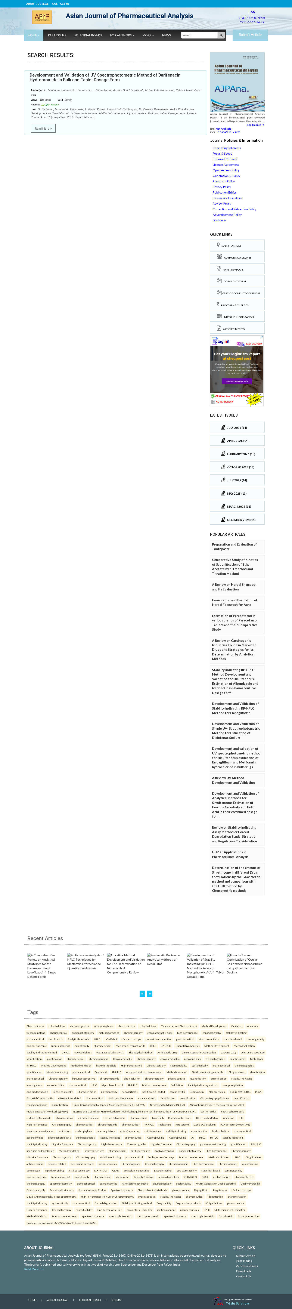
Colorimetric (226, 1216)
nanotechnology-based (135, 1183)
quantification (54, 1058)
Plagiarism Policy (224, 181)
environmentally (162, 1183)
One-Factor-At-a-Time (109, 1209)
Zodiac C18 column (205, 1124)
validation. (65, 1131)
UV (193, 1137)
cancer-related (146, 1098)
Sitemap (117, 1300)
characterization (237, 1196)
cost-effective (209, 1111)
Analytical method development (144, 1072)
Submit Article (250, 34)
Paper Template (232, 269)
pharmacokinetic (244, 1176)
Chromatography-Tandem (214, 1098)
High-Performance (131, 1065)
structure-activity (209, 1039)
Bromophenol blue (248, 1216)
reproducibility (192, 1058)
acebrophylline (83, 1131)
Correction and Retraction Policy (234, 209)
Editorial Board (88, 35)
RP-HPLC (166, 1045)
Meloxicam (164, 1124)
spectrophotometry (83, 1032)
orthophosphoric (103, 1026)
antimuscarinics (108, 1163)
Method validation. (69, 1150)
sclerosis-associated (253, 1052)
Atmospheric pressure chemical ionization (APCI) (217, 1104)
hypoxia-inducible (106, 1065)
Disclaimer (219, 220)
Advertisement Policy (227, 214)
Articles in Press (233, 329)
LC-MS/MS (111, 1039)
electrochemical (86, 1183)
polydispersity (109, 1091)
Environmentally (36, 1190)
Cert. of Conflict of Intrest (241, 293)
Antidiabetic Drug (167, 1052)
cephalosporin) (221, 1176)
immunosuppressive (83, 1078)
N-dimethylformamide (39, 1117)
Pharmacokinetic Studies (92, 1190)
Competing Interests (227, 148)
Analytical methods (78, 1039)
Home (33, 35)
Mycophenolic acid (112, 1085)
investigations (35, 1085)
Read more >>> (256, 124)
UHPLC (66, 1052)
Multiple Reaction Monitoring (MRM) (47, 1111)
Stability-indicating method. (202, 1085)
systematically (200, 1065)
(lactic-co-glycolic (63, 1091)
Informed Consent (225, 159)
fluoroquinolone (36, 1032)
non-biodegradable (37, 1091)
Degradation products (188, 1203)
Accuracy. (252, 1026)
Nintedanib (256, 1058)
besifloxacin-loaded (153, 1091)
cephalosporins (108, 1183)
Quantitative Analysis (187, 1045)
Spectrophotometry (122, 1190)
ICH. (241, 1117)
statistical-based (232, 1039)
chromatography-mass (160, 1032)
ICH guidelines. (236, 1072)
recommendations (37, 1104)
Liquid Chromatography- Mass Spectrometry (51, 1196)
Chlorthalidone (35, 1026)
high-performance (109, 1032)
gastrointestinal (185, 1039)
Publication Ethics (225, 192)
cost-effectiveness (114, 1117)
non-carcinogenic (37, 1045)
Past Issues (57, 35)
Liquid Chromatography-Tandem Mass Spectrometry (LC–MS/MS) (108, 1104)
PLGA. (258, 1091)
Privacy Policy (222, 187)
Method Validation (244, 1045)
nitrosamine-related (69, 1098)
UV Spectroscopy (241, 1190)
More (147, 35)
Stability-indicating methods (207, 1072)
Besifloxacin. (197, 1091)
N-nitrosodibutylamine (120, 1098)
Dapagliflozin (201, 1190)
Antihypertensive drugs (160, 1157)
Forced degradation (106, 1203)
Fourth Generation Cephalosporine (216, 1183)
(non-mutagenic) (60, 1045)
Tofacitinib (158, 1117)
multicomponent (166, 1209)
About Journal (37, 3)
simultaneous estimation (40, 1131)
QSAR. (115, 1170)
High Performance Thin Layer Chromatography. (107, 1196)
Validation (236, 1026)
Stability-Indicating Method (42, 1052)
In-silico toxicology (79, 1170)
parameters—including (213, 1144)
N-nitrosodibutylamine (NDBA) (167, 1104)
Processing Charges (233, 305)
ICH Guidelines (83, 1052)
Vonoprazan (33, 1170)
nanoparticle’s (130, 1091)
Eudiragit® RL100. (240, 1091)
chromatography (133, 1032)
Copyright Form (234, 281)
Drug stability (163, 1203)
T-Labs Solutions (238, 1303)
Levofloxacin (56, 1039)
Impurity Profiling (54, 1170)
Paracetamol (182, 1124)
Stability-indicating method (137, 1203)
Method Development (214, 1026)
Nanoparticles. (217, 1091)
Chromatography (122, 1058)
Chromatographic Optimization (199, 1052)
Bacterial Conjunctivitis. (40, 1098)
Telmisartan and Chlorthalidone (179, 1026)
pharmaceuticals (189, 1209)
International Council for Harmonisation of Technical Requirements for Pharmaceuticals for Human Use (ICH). (134, 1111)
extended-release (88, 1117)
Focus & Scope (222, 153)
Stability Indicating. (233, 1137)
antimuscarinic (35, 1163)
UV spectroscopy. (131, 1039)
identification (34, 1058)
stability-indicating (236, 1032)
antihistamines (152, 1131)
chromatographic (79, 1026)
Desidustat (100, 1072)
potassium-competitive (158, 1039)
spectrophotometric (232, 1111)
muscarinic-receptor (82, 1163)
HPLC (97, 1039)
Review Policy (222, 203)
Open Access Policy (226, 170)
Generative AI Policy (226, 175)
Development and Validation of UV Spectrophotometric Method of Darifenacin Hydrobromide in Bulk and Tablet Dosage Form (105, 77)
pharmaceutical (58, 1032)
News (166, 35)
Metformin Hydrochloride (130, 1045)
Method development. (64, 1216)
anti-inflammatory (130, 1131)
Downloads (243, 1271)
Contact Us (60, 3)
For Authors (121, 35)
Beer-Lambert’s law (207, 1117)
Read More (42, 128)
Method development (154, 1085)
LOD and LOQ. (228, 1052)
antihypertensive (94, 1150)
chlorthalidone (57, 1026)
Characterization (86, 1091)
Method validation (177, 1072)
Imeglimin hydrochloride (40, 1150)
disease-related (57, 1163)
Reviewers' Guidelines (227, 198)
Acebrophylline (220, 1131)
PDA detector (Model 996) (235, 1124)
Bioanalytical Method (140, 1052)
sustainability (183, 1183)
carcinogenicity (255, 1039)
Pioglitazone (220, 1190)
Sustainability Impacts (62, 1190)
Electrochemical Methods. (152, 1190)
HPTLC (214, 1137)
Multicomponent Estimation (230, 1209)
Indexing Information (238, 317)
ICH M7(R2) (101, 1170)
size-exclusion (132, 1078)
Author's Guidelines (236, 257)
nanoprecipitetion (233, 1085)
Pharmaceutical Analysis (110, 1052)
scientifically (82, 1045)
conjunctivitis (177, 1091)
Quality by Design (250, 1183)
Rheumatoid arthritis (180, 1117)
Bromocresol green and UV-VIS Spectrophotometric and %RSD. (62, 1222)
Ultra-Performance (37, 1157)
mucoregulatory (106, 1131)
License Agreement (226, 164)
